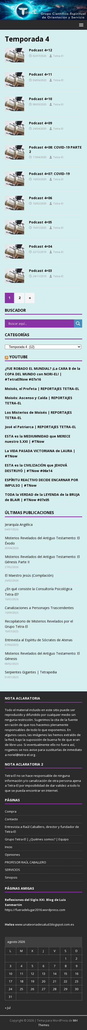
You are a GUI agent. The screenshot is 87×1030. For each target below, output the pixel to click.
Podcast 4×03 (40, 270)
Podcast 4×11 (40, 74)
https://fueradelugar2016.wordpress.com (35, 910)
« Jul (8, 1008)
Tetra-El (58, 56)
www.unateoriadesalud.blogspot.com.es (44, 924)
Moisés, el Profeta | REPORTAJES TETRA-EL (42, 388)
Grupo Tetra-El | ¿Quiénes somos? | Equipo (37, 839)
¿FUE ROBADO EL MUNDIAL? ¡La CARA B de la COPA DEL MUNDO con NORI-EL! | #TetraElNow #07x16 (42, 374)
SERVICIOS (12, 870)
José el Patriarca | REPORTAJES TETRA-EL (40, 427)
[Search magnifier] (78, 323)
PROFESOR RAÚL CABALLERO (25, 862)
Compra (10, 811)
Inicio (8, 847)
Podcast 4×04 (40, 246)
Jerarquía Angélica (19, 524)
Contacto (11, 819)
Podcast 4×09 (40, 123)
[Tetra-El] (43, 17)
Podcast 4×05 (40, 222)
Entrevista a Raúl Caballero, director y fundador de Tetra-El (42, 829)
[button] (80, 24)
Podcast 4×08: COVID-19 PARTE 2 (55, 149)
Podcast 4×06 (40, 198)
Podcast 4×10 (40, 98)
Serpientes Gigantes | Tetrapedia (31, 672)
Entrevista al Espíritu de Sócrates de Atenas (38, 640)
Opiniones (12, 854)
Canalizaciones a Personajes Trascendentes (39, 607)
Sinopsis (11, 877)
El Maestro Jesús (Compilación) (29, 575)
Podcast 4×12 (40, 50)
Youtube (18, 356)
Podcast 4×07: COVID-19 (49, 173)
